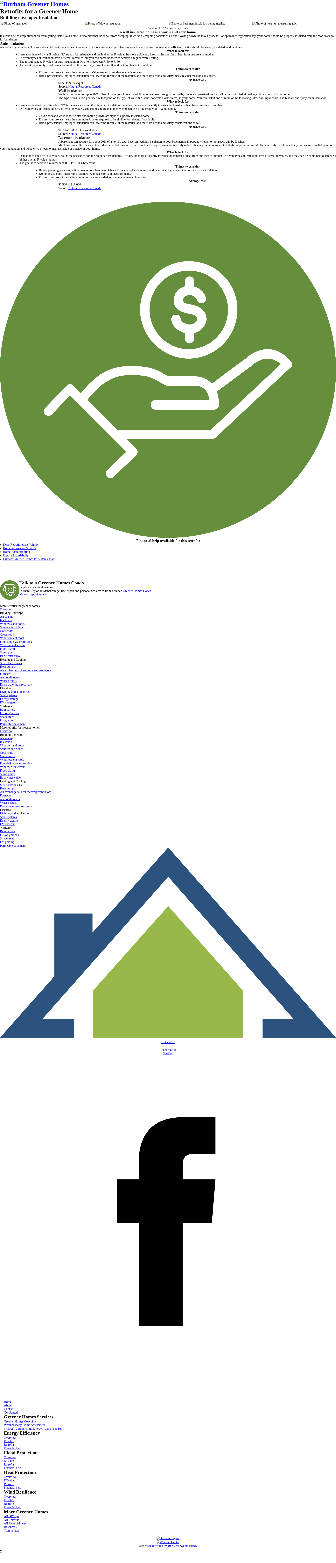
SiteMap (168, 1053)
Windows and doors (12, 623)
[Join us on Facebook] (168, 1390)
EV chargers (7, 702)
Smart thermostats (11, 663)
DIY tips (9, 1441)
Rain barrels (7, 709)
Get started (168, 1042)
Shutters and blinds (11, 627)
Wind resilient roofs (12, 638)
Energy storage (9, 699)
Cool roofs (6, 630)
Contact (8, 1408)
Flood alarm (7, 648)
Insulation (6, 620)
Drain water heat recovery (16, 684)
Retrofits (9, 1444)
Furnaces (5, 673)
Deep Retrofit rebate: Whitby (20, 544)
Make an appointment (32, 594)
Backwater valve (10, 656)
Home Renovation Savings (19, 548)
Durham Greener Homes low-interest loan (28, 559)
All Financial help (15, 1523)
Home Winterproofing (16, 551)
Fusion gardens (9, 713)
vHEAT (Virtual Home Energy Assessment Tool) (34, 1428)
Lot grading (7, 720)
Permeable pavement (12, 724)
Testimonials (11, 1530)
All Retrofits (11, 1520)
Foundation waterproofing (16, 641)
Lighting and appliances (14, 691)
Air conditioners (10, 677)
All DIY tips (11, 1516)
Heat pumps (7, 666)
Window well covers (12, 645)
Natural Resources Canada (84, 86)
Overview (6, 609)
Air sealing (6, 616)
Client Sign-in (168, 1049)
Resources (10, 1527)
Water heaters (8, 681)
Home (7, 1401)
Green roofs (7, 634)
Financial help (12, 1448)
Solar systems (8, 695)
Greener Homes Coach (137, 591)
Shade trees (7, 716)
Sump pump (7, 652)
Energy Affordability (15, 555)
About (8, 1405)
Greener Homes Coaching (20, 1421)
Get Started (11, 1412)
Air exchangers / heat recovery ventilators (25, 670)
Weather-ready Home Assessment (24, 1425)
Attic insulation (12, 43)
